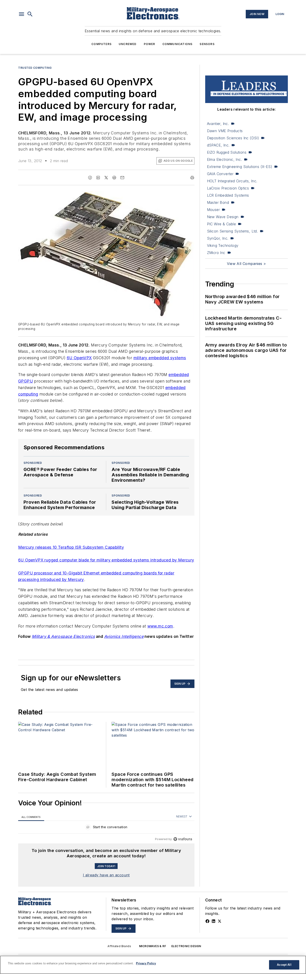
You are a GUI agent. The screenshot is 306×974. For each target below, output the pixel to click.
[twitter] (106, 177)
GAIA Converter (220, 174)
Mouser (213, 209)
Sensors (207, 44)
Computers (101, 44)
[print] (192, 177)
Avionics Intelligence (124, 636)
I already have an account (106, 875)
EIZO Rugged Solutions (226, 152)
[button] (21, 14)
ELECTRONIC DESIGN (186, 946)
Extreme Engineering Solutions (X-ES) (239, 166)
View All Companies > (246, 263)
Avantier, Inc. (218, 123)
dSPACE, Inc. (218, 145)
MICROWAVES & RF (152, 946)
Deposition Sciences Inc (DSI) (233, 138)
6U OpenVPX (79, 357)
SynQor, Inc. (217, 238)
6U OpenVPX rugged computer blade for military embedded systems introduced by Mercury (106, 560)
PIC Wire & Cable (221, 224)
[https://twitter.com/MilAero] (219, 921)
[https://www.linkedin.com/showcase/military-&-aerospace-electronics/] (213, 921)
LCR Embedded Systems (228, 195)
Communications (177, 44)
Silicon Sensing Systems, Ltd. (232, 231)
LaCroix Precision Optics (228, 188)
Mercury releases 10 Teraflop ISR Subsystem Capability (71, 547)
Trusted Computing (35, 67)
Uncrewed (128, 44)
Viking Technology (223, 245)
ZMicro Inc (216, 252)
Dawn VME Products (225, 131)
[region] (106, 828)
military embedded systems (160, 357)
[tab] (31, 817)
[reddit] (114, 177)
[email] (122, 177)
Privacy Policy (146, 963)
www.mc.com (160, 626)
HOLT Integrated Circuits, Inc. (232, 181)
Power (149, 44)
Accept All (284, 964)
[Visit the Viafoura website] (182, 839)
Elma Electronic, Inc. (224, 159)
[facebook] (90, 177)
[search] (30, 14)
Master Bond (218, 202)
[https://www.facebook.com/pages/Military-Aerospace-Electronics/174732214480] (207, 921)
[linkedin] (98, 177)
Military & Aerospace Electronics (63, 636)
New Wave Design (223, 217)
